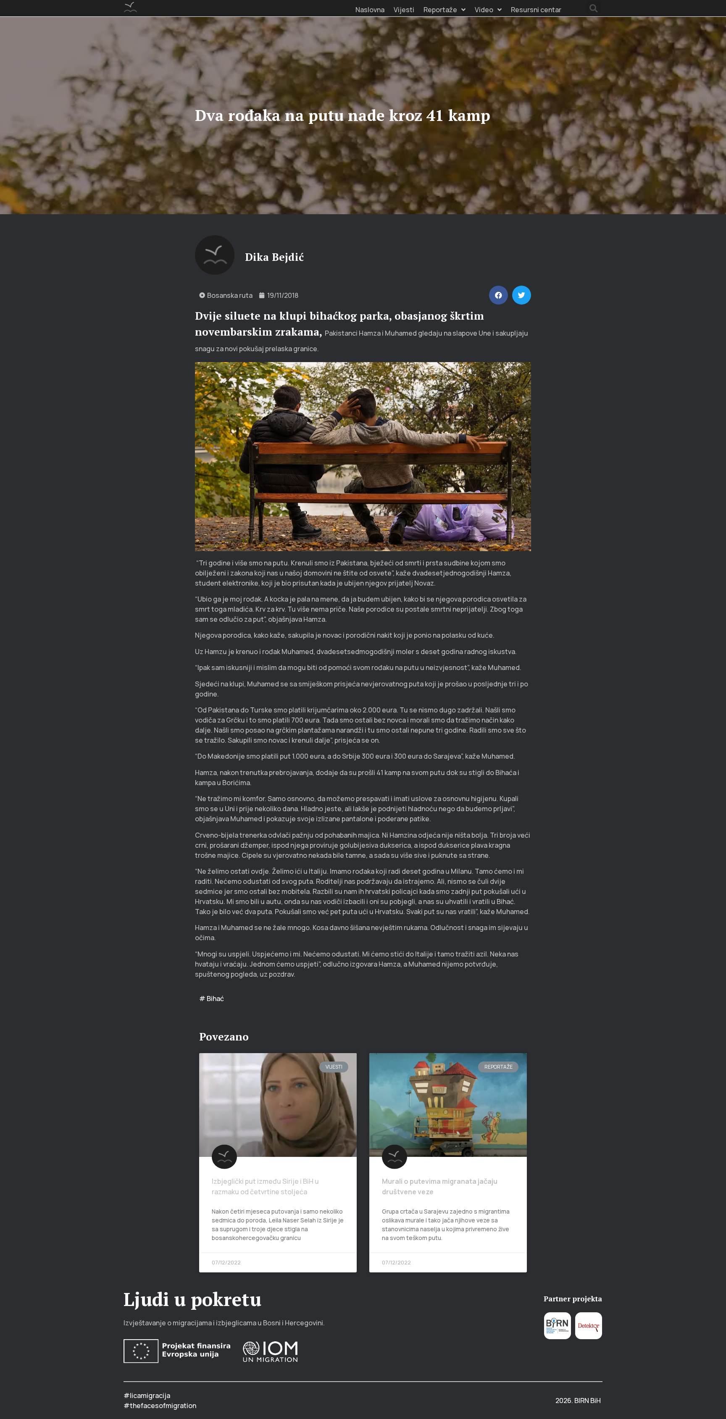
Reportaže (440, 9)
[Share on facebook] (498, 295)
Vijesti (404, 9)
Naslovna (369, 9)
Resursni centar (536, 9)
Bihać (215, 998)
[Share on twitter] (521, 295)
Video (484, 9)
